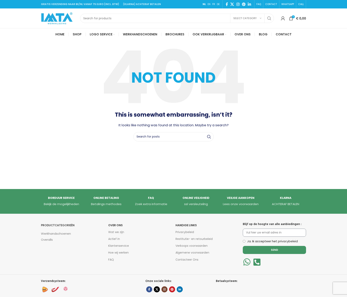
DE (218, 4)
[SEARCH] (269, 18)
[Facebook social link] (227, 4)
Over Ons (115, 225)
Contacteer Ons (187, 260)
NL (204, 4)
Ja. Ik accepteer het (272, 241)
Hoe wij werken (118, 253)
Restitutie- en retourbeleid (194, 239)
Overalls (47, 239)
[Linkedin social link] (249, 4)
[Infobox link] (61, 201)
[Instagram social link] (238, 4)
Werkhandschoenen (56, 233)
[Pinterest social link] (244, 4)
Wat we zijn (116, 232)
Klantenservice (118, 246)
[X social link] (232, 4)
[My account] (283, 18)
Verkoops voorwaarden (192, 246)
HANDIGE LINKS (186, 225)
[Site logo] (58, 18)
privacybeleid (288, 241)
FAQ (111, 260)
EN (209, 4)
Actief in (114, 239)
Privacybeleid (185, 232)
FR (213, 4)
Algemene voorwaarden (192, 253)
